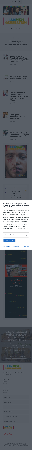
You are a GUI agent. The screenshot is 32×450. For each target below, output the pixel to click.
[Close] (28, 204)
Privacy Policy (25, 246)
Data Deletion (6, 246)
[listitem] (16, 235)
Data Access (16, 246)
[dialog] (16, 225)
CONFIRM (9, 240)
